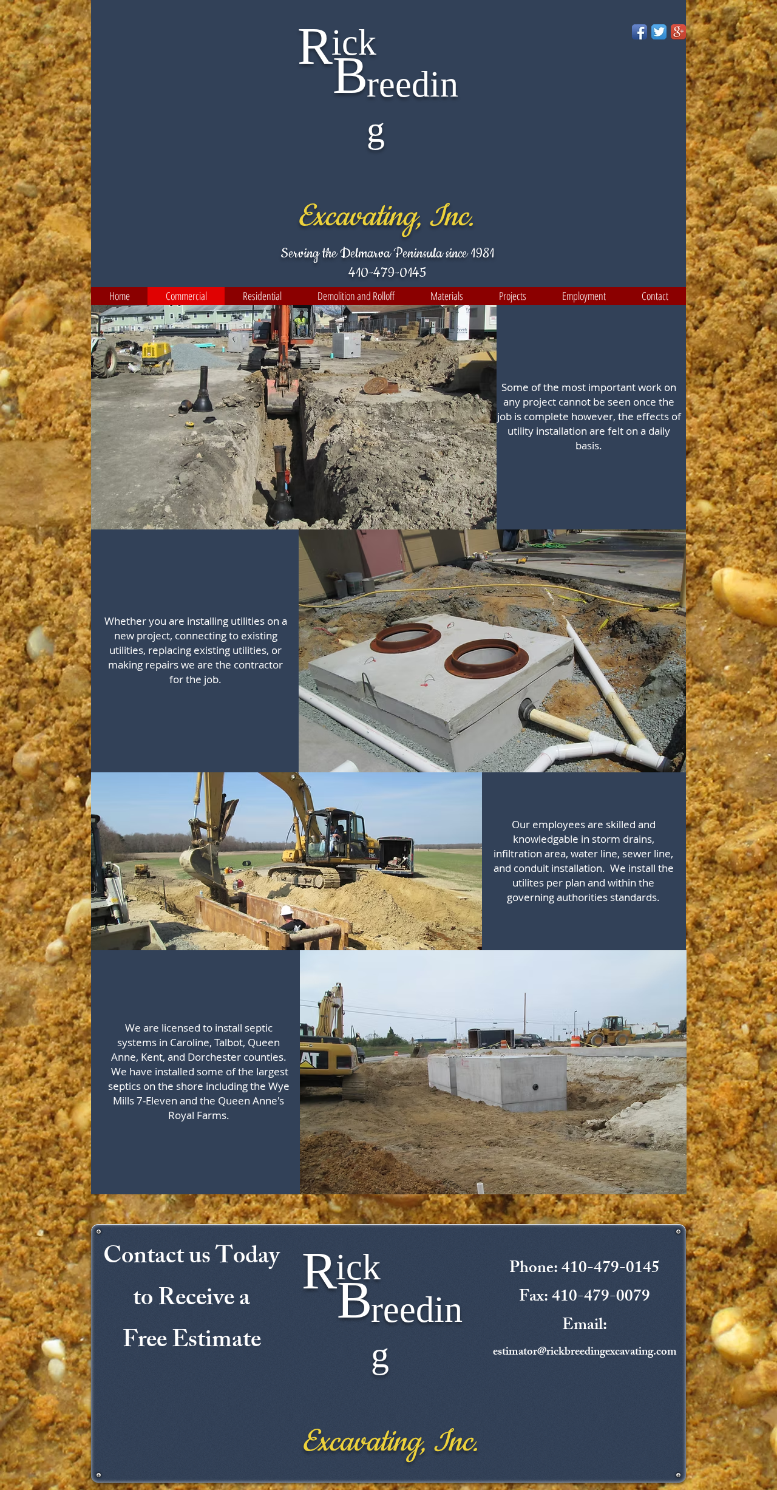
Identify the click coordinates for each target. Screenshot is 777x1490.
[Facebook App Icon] (639, 31)
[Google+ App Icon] (678, 31)
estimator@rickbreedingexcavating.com (585, 1352)
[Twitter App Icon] (659, 31)
